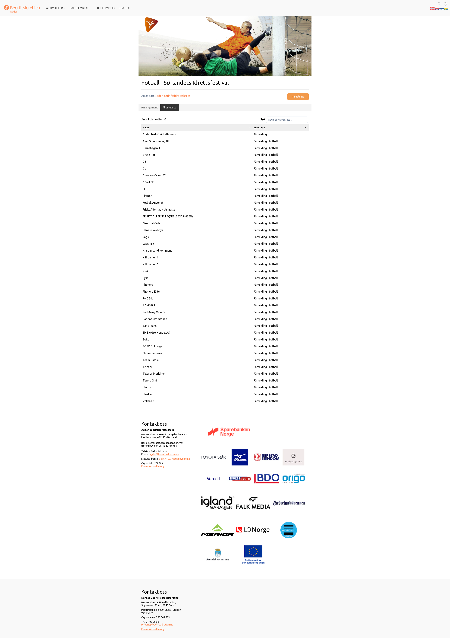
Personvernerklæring (153, 466)
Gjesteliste (169, 107)
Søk (262, 119)
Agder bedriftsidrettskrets (172, 95)
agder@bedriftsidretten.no (164, 454)
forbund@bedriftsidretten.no (157, 624)
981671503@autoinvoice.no (174, 458)
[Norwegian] (432, 8)
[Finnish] (441, 8)
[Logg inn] (445, 4)
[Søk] (439, 4)
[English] (437, 8)
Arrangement (149, 107)
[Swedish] (446, 8)
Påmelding (298, 96)
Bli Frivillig (106, 8)
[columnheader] (196, 127)
